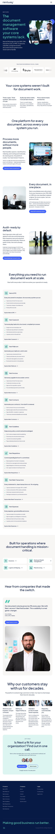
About (21, 789)
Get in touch (33, 766)
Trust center (22, 796)
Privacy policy (40, 789)
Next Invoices (6, 794)
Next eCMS (5, 789)
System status (23, 801)
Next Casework (6, 796)
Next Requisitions (6, 804)
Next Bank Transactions (8, 806)
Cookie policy (40, 791)
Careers (21, 794)
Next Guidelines (6, 801)
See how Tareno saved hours (12, 168)
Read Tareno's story (12, 622)
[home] (8, 2)
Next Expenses (6, 808)
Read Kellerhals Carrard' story (12, 258)
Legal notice (40, 794)
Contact (22, 791)
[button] (51, 2)
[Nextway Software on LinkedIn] (4, 828)
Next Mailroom (6, 791)
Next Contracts (6, 799)
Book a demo (21, 766)
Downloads (22, 799)
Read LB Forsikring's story (38, 211)
